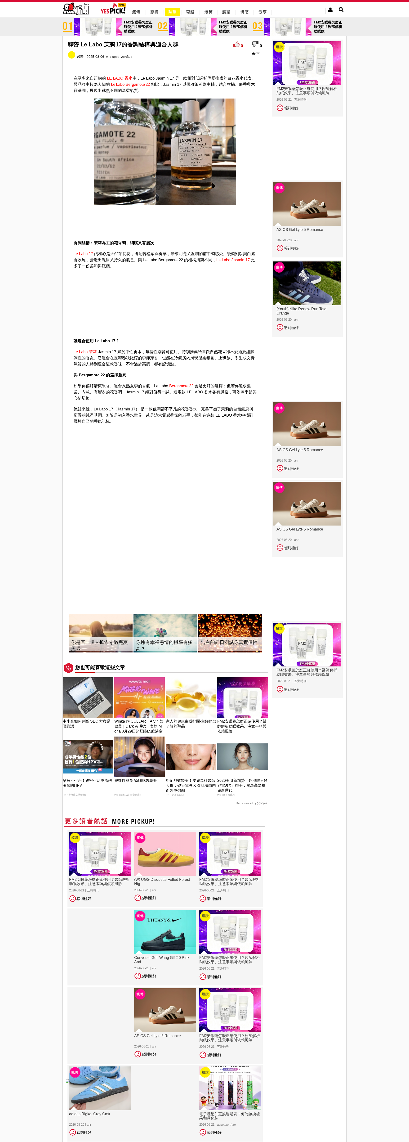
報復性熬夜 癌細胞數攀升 (135, 780)
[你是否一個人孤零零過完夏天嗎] (100, 633)
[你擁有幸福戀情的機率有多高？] (165, 633)
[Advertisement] (165, 222)
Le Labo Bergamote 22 (130, 84)
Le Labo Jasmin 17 (233, 260)
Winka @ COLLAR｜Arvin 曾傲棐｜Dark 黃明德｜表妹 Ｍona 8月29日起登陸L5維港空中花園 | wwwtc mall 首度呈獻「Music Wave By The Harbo (139, 731)
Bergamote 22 (181, 386)
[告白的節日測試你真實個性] (230, 633)
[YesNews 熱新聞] (75, 15)
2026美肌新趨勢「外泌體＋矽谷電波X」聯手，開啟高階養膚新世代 (242, 785)
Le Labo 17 (83, 254)
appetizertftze (122, 56)
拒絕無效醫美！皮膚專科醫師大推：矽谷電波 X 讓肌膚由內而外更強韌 (191, 785)
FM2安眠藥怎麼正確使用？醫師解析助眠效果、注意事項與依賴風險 (242, 726)
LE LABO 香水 (120, 78)
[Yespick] (114, 13)
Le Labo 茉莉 (85, 352)
